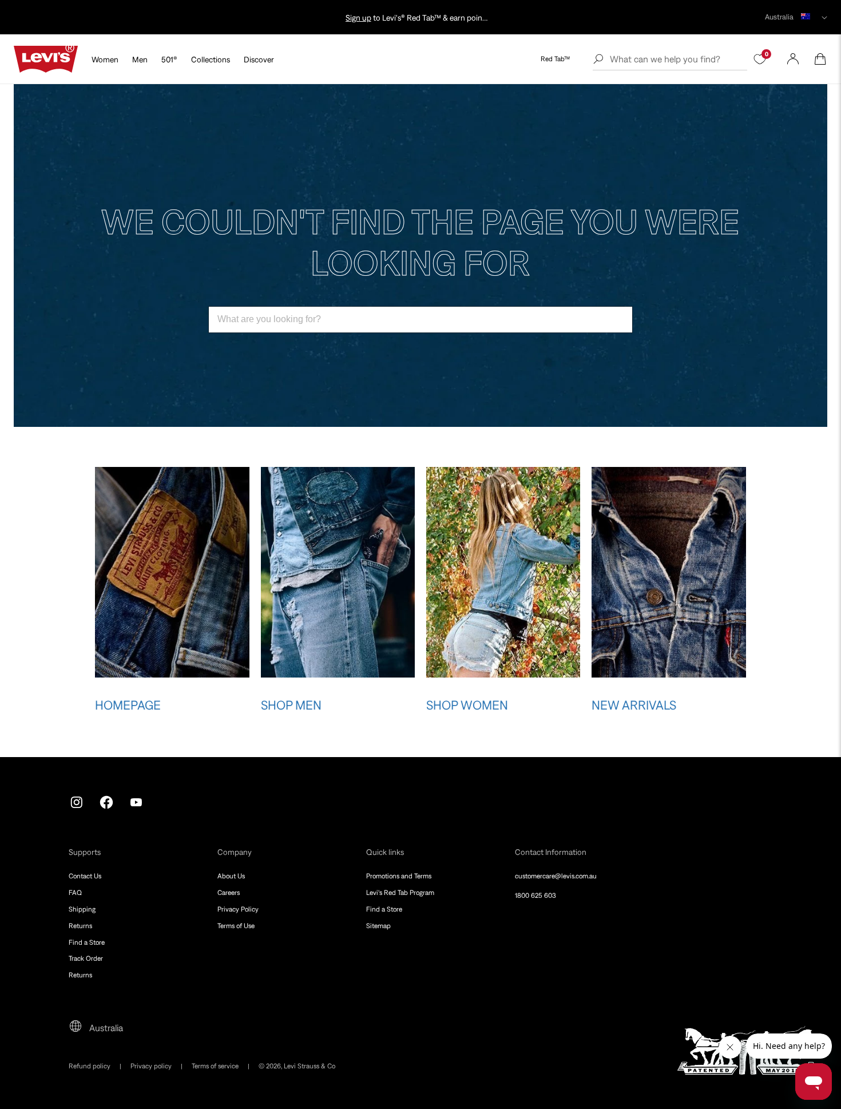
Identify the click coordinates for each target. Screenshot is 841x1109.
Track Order (86, 958)
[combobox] (420, 319)
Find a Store (87, 942)
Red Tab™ (555, 59)
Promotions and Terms (398, 876)
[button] (820, 59)
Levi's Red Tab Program (400, 893)
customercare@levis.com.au (556, 876)
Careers (228, 893)
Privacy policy (151, 1066)
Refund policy (89, 1066)
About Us (231, 876)
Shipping (82, 909)
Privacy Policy (238, 909)
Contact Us (85, 876)
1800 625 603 (535, 896)
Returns (80, 926)
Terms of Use (236, 926)
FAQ (75, 893)
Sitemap (378, 926)
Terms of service (215, 1066)
